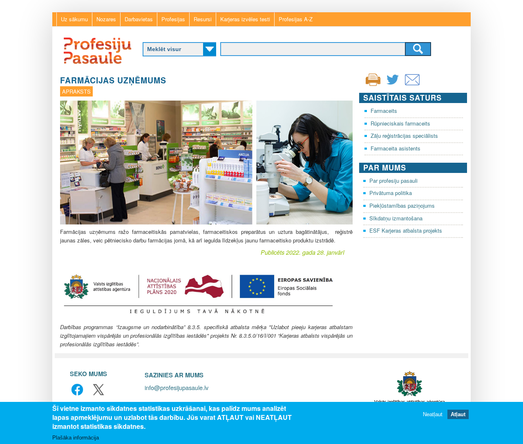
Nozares (106, 19)
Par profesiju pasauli (393, 180)
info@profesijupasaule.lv (176, 387)
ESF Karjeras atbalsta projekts (405, 230)
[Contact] (412, 85)
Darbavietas (139, 19)
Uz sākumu (74, 19)
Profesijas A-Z (296, 19)
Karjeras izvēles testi (245, 19)
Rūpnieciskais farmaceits (400, 123)
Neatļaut (433, 414)
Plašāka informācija (75, 438)
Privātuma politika (390, 193)
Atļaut (458, 414)
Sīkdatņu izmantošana (395, 218)
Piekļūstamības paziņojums (402, 205)
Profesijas (173, 19)
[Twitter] (392, 85)
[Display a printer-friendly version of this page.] (373, 79)
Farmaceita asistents (395, 148)
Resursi (203, 19)
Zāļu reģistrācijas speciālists (404, 135)
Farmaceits (384, 110)
